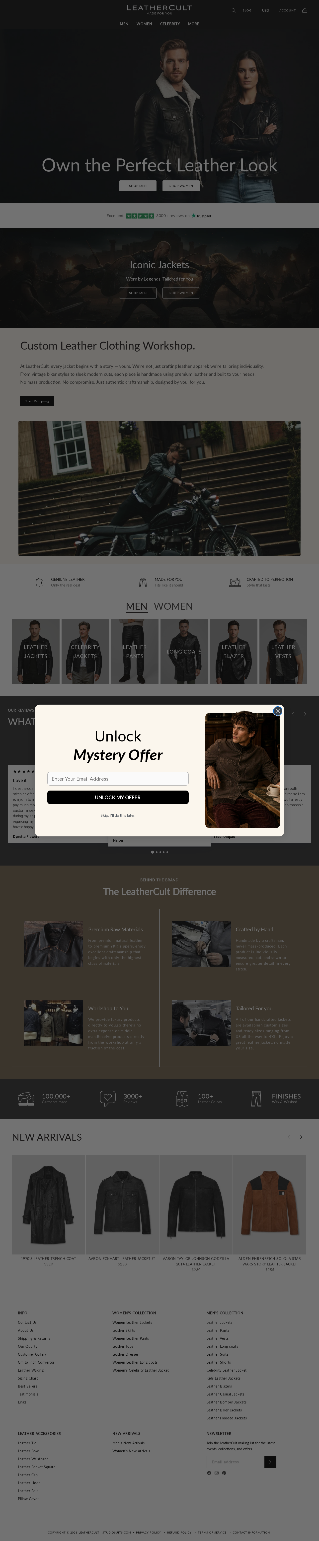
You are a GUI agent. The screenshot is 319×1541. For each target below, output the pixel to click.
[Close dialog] (277, 711)
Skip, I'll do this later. (118, 815)
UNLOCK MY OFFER (118, 797)
